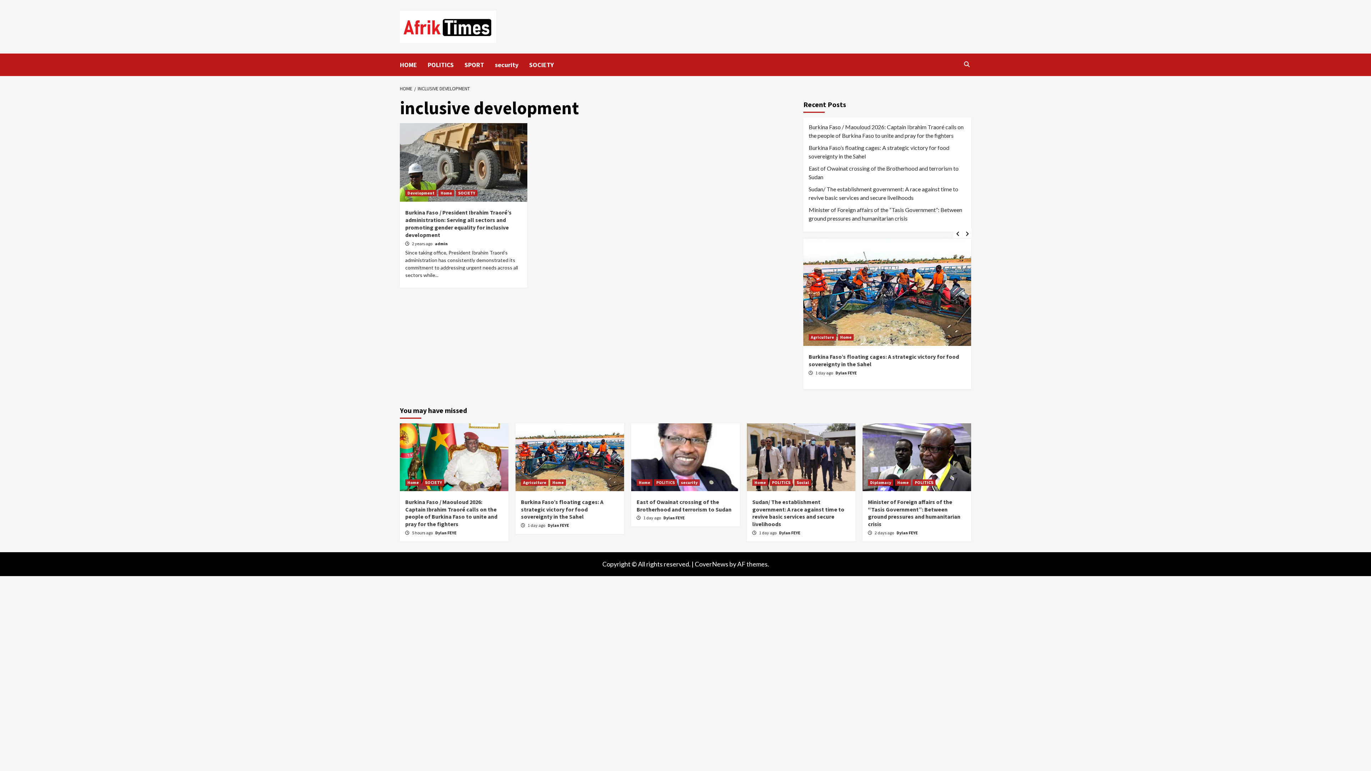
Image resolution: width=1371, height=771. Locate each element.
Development (421, 193)
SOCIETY (541, 65)
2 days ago (885, 532)
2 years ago (422, 243)
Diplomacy (880, 482)
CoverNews (711, 564)
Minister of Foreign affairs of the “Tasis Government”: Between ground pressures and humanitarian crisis (885, 214)
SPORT (474, 65)
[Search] (966, 64)
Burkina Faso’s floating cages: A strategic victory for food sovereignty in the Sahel (879, 152)
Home (446, 193)
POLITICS (441, 65)
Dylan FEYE (846, 373)
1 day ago (824, 373)
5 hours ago (422, 532)
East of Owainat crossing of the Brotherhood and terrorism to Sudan (884, 172)
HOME (408, 65)
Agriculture (822, 337)
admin (441, 243)
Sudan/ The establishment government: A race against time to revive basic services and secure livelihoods (883, 193)
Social (803, 482)
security (506, 65)
